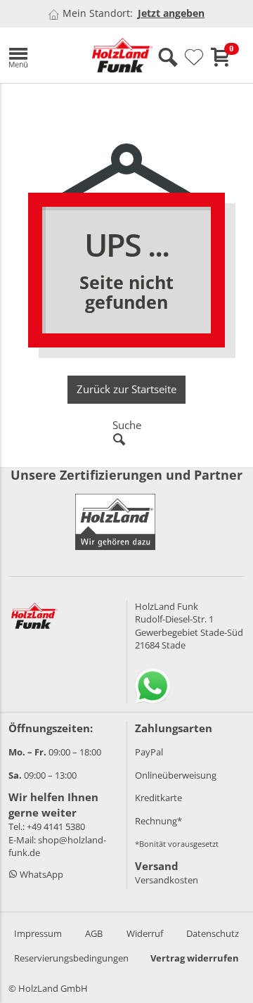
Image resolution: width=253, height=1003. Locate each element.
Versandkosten (166, 880)
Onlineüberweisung (175, 775)
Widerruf (144, 933)
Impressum (38, 933)
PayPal (149, 752)
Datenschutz (212, 933)
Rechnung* (158, 820)
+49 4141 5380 (56, 826)
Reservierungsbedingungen (71, 958)
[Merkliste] (194, 57)
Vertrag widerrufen (194, 958)
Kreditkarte (158, 797)
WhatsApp (40, 874)
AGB (94, 933)
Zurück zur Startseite (126, 389)
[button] (39, 55)
